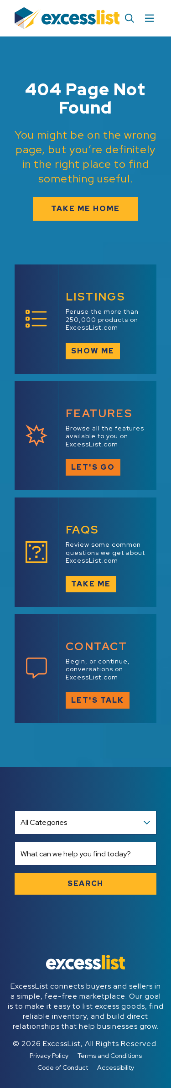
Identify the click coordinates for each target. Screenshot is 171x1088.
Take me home (85, 208)
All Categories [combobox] (44, 822)
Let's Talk (97, 700)
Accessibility (115, 1067)
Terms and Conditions (110, 1056)
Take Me (91, 584)
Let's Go (93, 467)
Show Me (92, 351)
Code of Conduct (62, 1067)
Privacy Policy (49, 1056)
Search (85, 883)
